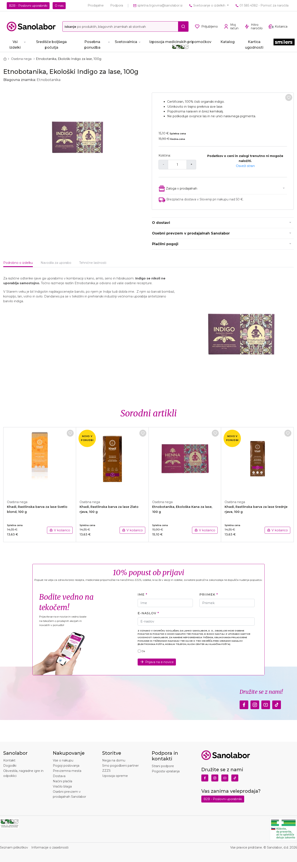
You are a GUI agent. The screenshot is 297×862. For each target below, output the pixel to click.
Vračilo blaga (62, 786)
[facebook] (244, 704)
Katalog (227, 42)
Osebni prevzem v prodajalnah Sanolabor (191, 233)
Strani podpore (163, 766)
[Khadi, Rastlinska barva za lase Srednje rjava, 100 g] (257, 461)
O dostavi (161, 223)
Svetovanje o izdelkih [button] (209, 5)
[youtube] (265, 704)
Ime (141, 594)
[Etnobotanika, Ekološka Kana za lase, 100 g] (185, 461)
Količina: (165, 155)
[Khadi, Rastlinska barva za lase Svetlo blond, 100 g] (40, 461)
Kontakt (9, 760)
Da (143, 651)
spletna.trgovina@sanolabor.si (159, 5)
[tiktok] (276, 704)
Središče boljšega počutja (51, 45)
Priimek (207, 594)
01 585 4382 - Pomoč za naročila (264, 5)
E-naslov (147, 613)
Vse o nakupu (63, 760)
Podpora (116, 5)
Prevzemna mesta (67, 771)
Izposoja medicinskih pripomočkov (180, 42)
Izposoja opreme (115, 776)
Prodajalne (96, 5)
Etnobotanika (48, 80)
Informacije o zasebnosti (49, 847)
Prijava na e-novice (159, 662)
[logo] (31, 26)
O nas (59, 6)
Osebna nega (21, 59)
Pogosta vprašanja (166, 771)
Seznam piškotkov (14, 847)
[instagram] (254, 704)
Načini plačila (62, 781)
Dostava (59, 776)
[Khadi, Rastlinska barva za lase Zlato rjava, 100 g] (112, 461)
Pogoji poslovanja (66, 766)
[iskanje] (183, 26)
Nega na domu (113, 760)
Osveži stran (245, 166)
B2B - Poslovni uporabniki (28, 6)
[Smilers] (284, 44)
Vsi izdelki (15, 45)
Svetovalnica (126, 42)
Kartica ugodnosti (254, 45)
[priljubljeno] (288, 97)
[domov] (5, 59)
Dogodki (9, 766)
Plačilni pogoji (165, 244)
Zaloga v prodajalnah (181, 188)
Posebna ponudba (92, 45)
